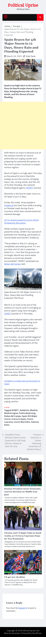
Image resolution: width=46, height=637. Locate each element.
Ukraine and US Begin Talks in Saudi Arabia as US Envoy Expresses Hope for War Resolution (22, 536)
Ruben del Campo (12, 264)
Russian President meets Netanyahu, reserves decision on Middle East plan (22, 492)
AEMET (30, 188)
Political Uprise (23, 5)
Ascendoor (16, 633)
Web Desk (30, 56)
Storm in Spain (19, 419)
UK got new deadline (14, 577)
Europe (7, 408)
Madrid (33, 410)
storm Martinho (22, 422)
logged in (22, 608)
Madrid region (11, 413)
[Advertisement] (23, 125)
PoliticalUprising (27, 413)
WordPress (36, 633)
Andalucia (8, 205)
